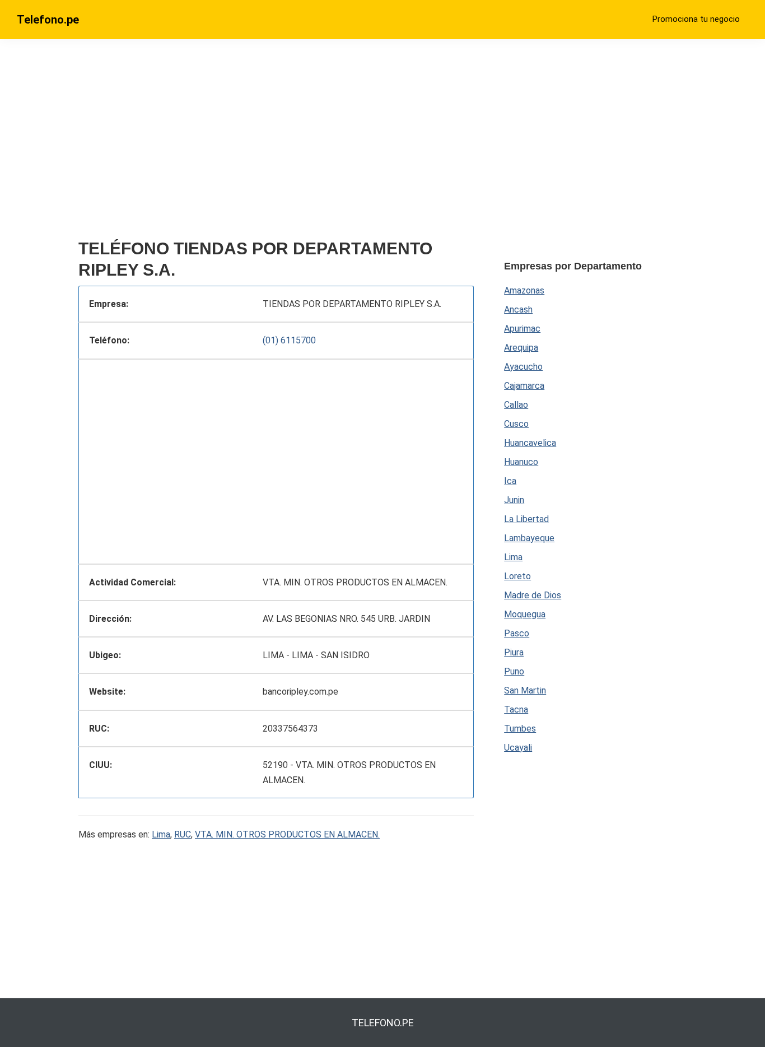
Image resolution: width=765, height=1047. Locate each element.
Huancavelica (530, 443)
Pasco (516, 633)
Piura (514, 652)
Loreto (517, 576)
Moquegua (524, 614)
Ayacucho (523, 366)
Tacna (516, 709)
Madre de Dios (532, 595)
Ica (510, 481)
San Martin (525, 690)
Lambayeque (529, 538)
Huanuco (521, 462)
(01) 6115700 (289, 340)
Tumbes (520, 728)
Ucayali (518, 747)
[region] (276, 144)
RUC (182, 834)
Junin (514, 500)
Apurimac (522, 328)
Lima (161, 834)
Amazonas (524, 290)
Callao (516, 404)
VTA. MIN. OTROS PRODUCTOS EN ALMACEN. (287, 834)
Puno (514, 671)
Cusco (516, 423)
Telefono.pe (48, 19)
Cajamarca (524, 385)
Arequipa (521, 347)
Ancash (518, 309)
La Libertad (526, 519)
